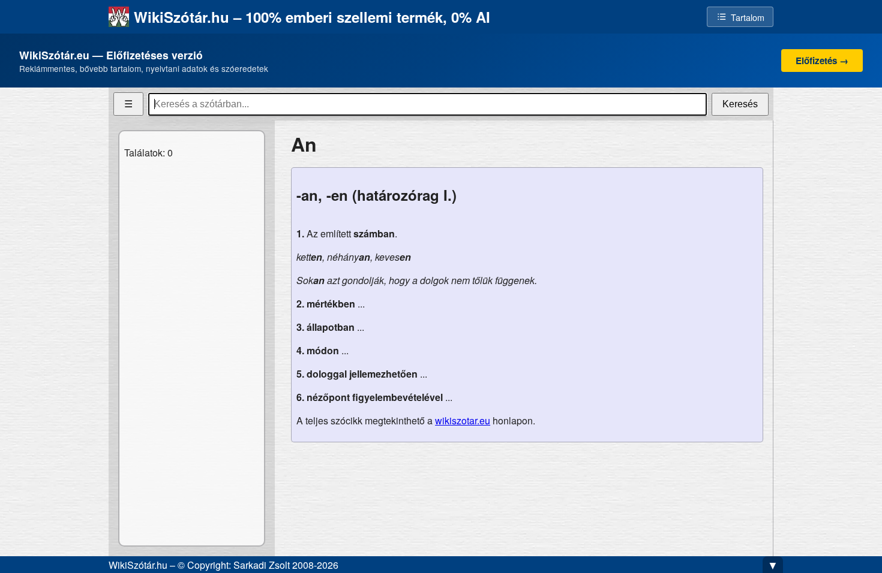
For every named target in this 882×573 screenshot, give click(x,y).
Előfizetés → (822, 60)
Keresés (740, 104)
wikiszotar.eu (462, 420)
